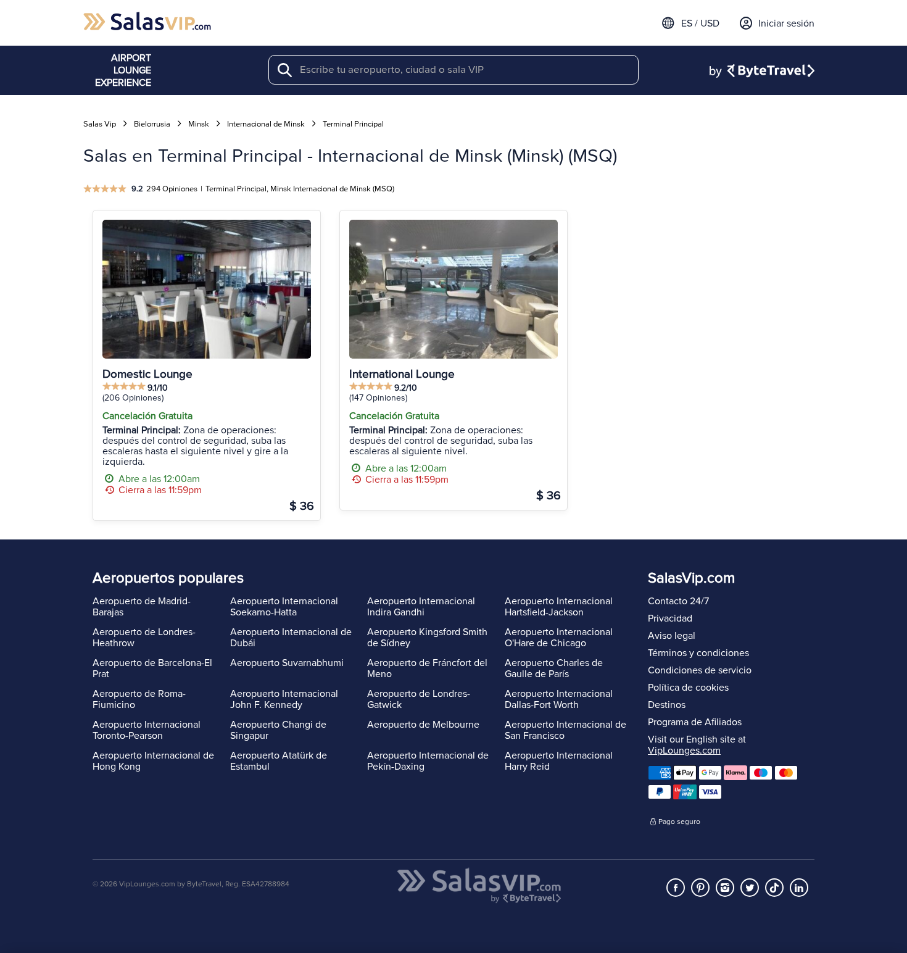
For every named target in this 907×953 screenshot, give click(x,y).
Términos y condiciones (698, 653)
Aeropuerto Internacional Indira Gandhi (421, 606)
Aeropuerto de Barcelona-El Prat (152, 668)
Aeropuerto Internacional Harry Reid (559, 761)
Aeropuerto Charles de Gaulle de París (554, 668)
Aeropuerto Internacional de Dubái (291, 637)
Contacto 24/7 (678, 601)
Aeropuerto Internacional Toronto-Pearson (147, 730)
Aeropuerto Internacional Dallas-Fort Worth (559, 699)
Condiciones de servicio (700, 670)
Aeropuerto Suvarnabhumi (287, 663)
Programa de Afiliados (695, 722)
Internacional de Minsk (266, 124)
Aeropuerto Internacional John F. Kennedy (284, 699)
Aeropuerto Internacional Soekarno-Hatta (284, 606)
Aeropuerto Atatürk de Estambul (278, 761)
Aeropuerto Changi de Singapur (278, 730)
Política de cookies (688, 687)
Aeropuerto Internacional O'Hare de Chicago (559, 637)
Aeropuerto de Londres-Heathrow (144, 637)
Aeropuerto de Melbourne (423, 724)
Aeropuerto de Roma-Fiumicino (139, 699)
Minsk (198, 124)
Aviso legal (671, 636)
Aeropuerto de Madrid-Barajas (142, 606)
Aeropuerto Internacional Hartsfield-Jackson (559, 606)
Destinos (666, 705)
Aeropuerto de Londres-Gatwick (418, 699)
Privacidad (670, 618)
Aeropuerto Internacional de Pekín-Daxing (428, 761)
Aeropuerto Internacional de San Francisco (565, 730)
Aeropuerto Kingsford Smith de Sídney (427, 637)
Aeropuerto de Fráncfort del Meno (427, 668)
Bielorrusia (152, 124)
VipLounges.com (684, 750)
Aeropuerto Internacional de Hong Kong (153, 761)
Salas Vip (99, 124)
